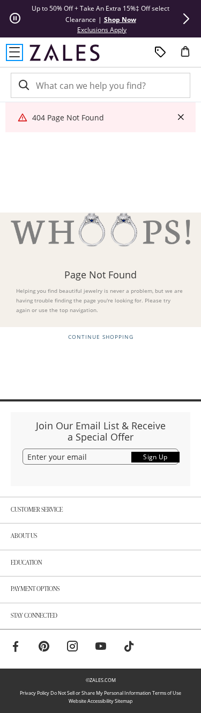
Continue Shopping (100, 336)
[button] (186, 18)
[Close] (180, 117)
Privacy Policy (34, 692)
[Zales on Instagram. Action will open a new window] (72, 648)
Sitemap (124, 700)
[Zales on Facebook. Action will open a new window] (15, 648)
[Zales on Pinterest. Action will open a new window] (44, 648)
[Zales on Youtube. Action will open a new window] (101, 648)
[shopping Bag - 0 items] (189, 55)
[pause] (15, 18)
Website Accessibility (91, 700)
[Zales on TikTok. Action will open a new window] (129, 648)
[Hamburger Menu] (14, 52)
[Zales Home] (64, 52)
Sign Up (155, 456)
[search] (23, 85)
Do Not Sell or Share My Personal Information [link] (100, 692)
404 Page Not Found (68, 117)
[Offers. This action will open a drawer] (160, 52)
